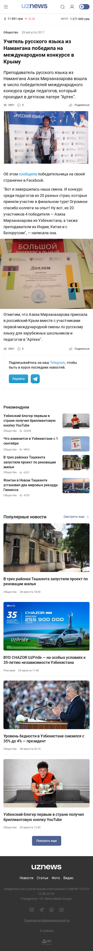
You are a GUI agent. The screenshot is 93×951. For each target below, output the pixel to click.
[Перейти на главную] (34, 6)
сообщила (28, 174)
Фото (56, 878)
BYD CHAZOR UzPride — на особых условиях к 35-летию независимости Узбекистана (44, 660)
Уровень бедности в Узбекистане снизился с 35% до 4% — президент (43, 738)
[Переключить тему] (84, 6)
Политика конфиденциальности (46, 920)
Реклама (9, 670)
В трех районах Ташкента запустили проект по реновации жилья (45, 581)
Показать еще (46, 840)
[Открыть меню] (5, 6)
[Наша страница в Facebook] (51, 909)
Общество (10, 32)
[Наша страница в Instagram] (31, 909)
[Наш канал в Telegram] (41, 909)
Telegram (57, 363)
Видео (68, 878)
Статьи (42, 878)
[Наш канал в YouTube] (61, 909)
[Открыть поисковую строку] (62, 6)
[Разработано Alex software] (46, 942)
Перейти (18, 379)
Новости (26, 878)
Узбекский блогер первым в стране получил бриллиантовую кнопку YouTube (43, 817)
